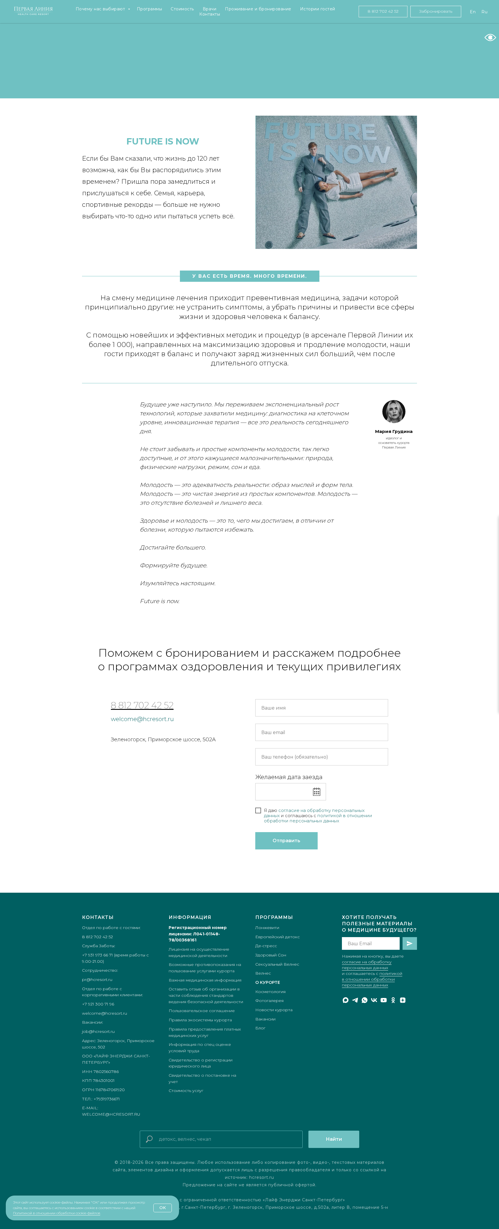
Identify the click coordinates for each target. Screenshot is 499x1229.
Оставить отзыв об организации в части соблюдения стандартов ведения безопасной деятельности (206, 995)
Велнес (263, 973)
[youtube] (383, 1000)
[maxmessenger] (345, 1000)
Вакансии (265, 1019)
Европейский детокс (277, 936)
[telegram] (355, 1000)
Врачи (210, 9)
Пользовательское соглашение (202, 1010)
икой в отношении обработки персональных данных (318, 818)
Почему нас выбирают (101, 9)
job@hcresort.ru (98, 1031)
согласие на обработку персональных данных (314, 813)
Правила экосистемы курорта (200, 1019)
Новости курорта (274, 1009)
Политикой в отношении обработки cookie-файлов (56, 1213)
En (473, 11)
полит (324, 815)
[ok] (393, 1000)
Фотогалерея (269, 1000)
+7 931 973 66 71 (97, 955)
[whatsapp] (364, 1000)
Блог (260, 1028)
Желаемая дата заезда (289, 777)
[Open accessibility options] (490, 37)
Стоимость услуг (186, 1090)
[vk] (374, 1000)
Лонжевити (267, 927)
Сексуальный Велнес (277, 964)
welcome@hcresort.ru (142, 719)
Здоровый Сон (270, 955)
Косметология (270, 991)
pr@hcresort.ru (97, 979)
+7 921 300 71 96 (98, 1004)
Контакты (209, 14)
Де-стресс (266, 945)
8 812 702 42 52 (142, 705)
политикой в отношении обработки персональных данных (372, 979)
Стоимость (182, 9)
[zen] (402, 1000)
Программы (149, 9)
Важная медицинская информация (205, 980)
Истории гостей (317, 9)
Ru (484, 11)
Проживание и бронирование (258, 9)
